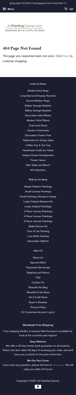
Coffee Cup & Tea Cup (38, 145)
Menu (10, 9)
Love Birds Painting (38, 236)
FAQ (38, 277)
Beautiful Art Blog (38, 287)
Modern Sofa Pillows (38, 120)
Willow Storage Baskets (38, 110)
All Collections (38, 170)
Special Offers (38, 262)
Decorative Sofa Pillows (38, 115)
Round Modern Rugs (38, 100)
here (66, 56)
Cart (71, 9)
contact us (58, 365)
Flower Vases (38, 160)
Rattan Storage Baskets (38, 105)
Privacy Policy (38, 307)
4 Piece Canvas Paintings (38, 216)
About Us (38, 257)
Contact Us (38, 282)
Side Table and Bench (38, 165)
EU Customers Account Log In (38, 312)
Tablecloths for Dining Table (38, 140)
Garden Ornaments (38, 130)
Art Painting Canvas (48, 380)
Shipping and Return (38, 272)
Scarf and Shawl (38, 125)
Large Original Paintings (38, 206)
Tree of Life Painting (38, 231)
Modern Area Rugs (38, 90)
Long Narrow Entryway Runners (38, 95)
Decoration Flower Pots (38, 135)
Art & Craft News (38, 297)
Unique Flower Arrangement (38, 155)
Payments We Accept (38, 267)
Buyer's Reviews (38, 302)
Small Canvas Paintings (38, 191)
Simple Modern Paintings (38, 186)
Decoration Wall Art (38, 241)
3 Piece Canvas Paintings (38, 211)
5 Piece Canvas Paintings (38, 221)
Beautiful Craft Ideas (38, 292)
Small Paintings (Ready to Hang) (38, 196)
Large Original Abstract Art (38, 201)
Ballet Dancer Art (38, 226)
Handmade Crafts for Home (38, 150)
